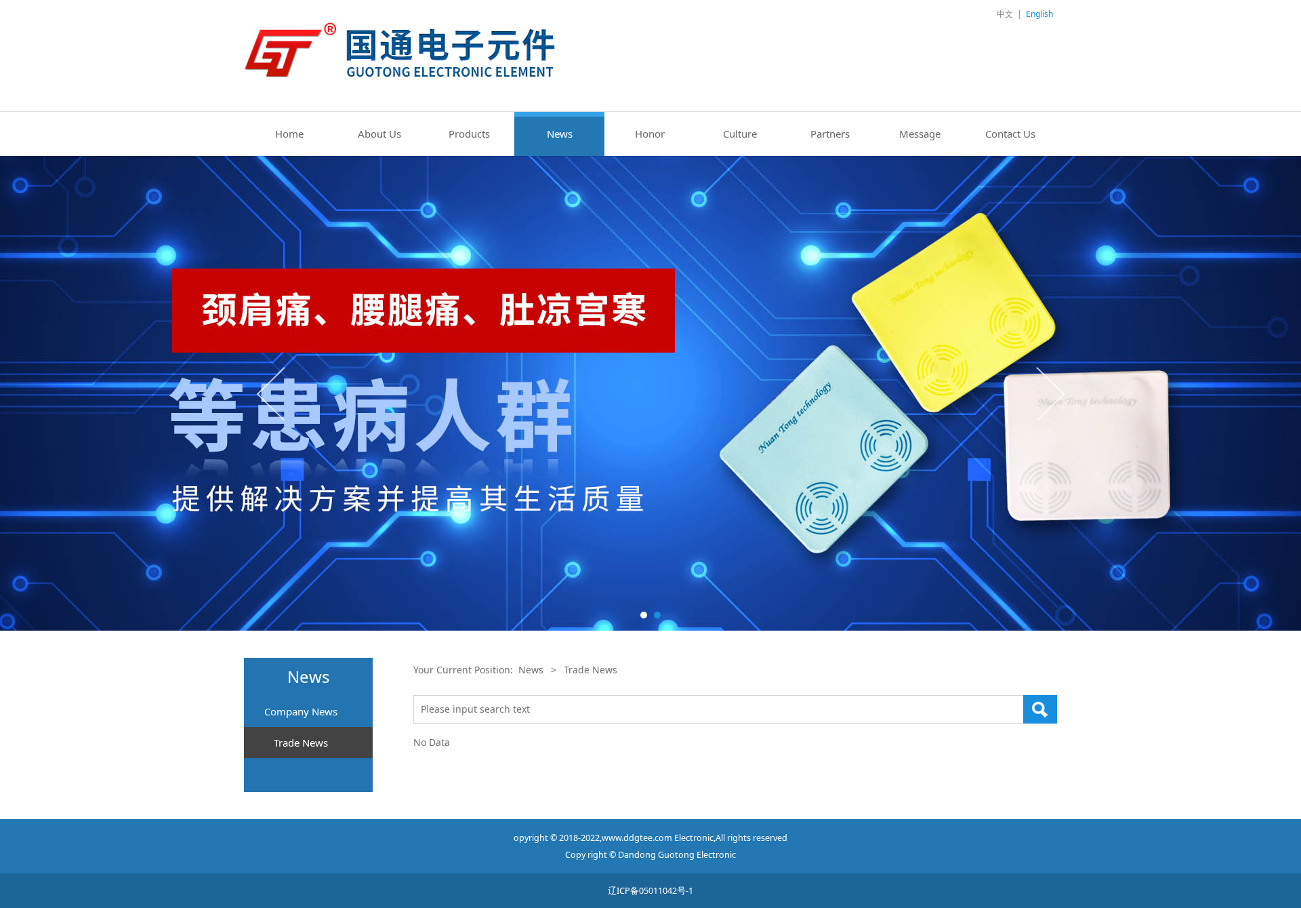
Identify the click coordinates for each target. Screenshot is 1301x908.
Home (289, 133)
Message (920, 133)
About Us (379, 133)
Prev (272, 393)
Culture (740, 133)
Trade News (301, 742)
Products (469, 133)
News (560, 133)
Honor (650, 133)
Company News (300, 711)
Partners (830, 133)
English (1039, 14)
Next (1049, 393)
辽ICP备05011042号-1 (650, 890)
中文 (1005, 14)
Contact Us (1010, 133)
